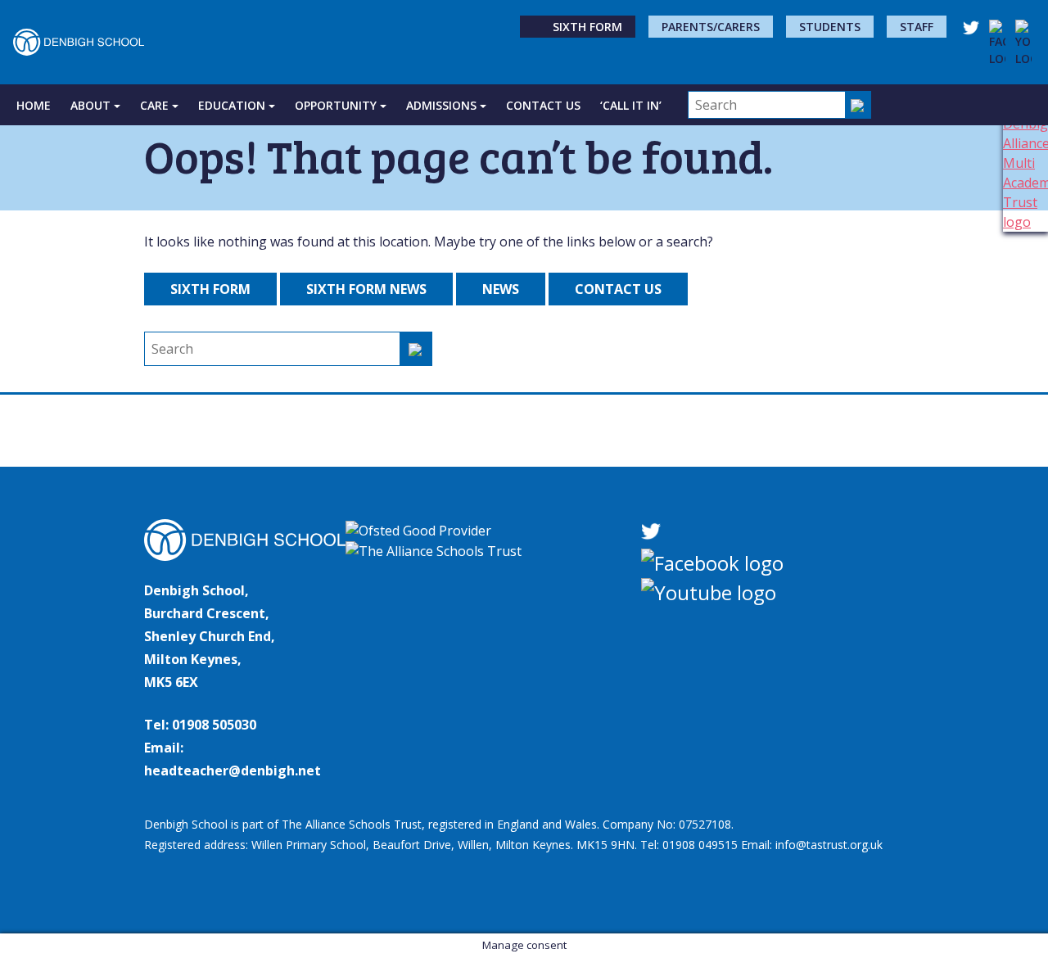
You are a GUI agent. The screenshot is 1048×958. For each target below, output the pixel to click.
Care (154, 105)
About (90, 105)
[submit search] (858, 105)
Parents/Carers (711, 26)
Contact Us (543, 105)
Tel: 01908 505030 (200, 725)
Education (231, 105)
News (500, 289)
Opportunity (336, 105)
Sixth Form (587, 26)
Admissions (441, 105)
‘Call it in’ (631, 105)
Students (830, 26)
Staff (916, 26)
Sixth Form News (366, 289)
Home (33, 105)
